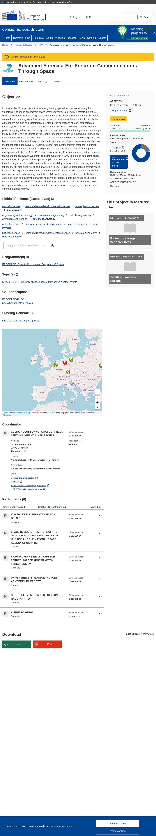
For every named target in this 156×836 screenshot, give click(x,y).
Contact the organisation (34, 477)
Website (26, 481)
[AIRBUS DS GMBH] (68, 372)
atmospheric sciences (87, 206)
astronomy (55, 224)
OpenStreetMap (24, 412)
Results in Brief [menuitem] (26, 81)
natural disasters (12, 236)
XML (19, 644)
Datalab (91, 38)
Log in (76, 17)
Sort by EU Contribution (51, 507)
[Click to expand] (100, 516)
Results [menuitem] (58, 81)
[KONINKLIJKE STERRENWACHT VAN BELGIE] (55, 364)
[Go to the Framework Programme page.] (8, 68)
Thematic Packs (21, 38)
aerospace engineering (14, 219)
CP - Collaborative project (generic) (21, 320)
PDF (49, 644)
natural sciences (11, 206)
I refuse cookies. (117, 831)
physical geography (86, 233)
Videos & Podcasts (65, 38)
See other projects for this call (18, 303)
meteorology (14, 210)
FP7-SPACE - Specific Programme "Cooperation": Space (33, 264)
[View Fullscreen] (97, 391)
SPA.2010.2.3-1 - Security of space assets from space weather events (39, 282)
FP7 (41, 45)
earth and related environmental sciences (47, 206)
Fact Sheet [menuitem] (10, 81)
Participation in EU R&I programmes (37, 485)
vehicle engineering (80, 215)
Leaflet (5, 412)
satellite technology (44, 219)
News (81, 38)
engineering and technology (17, 215)
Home (7, 38)
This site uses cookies (16, 826)
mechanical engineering (51, 215)
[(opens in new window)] (26, 15)
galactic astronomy (77, 224)
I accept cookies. (117, 823)
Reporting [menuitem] (42, 81)
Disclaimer (7, 415)
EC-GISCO (49, 412)
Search (102, 38)
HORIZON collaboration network (37, 489)
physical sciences (35, 224)
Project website (122, 110)
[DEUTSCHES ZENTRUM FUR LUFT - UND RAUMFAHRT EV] (71, 359)
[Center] (97, 402)
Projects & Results (43, 38)
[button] (89, 17)
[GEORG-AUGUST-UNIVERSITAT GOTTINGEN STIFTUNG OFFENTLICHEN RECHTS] (65, 362)
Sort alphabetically (13, 507)
